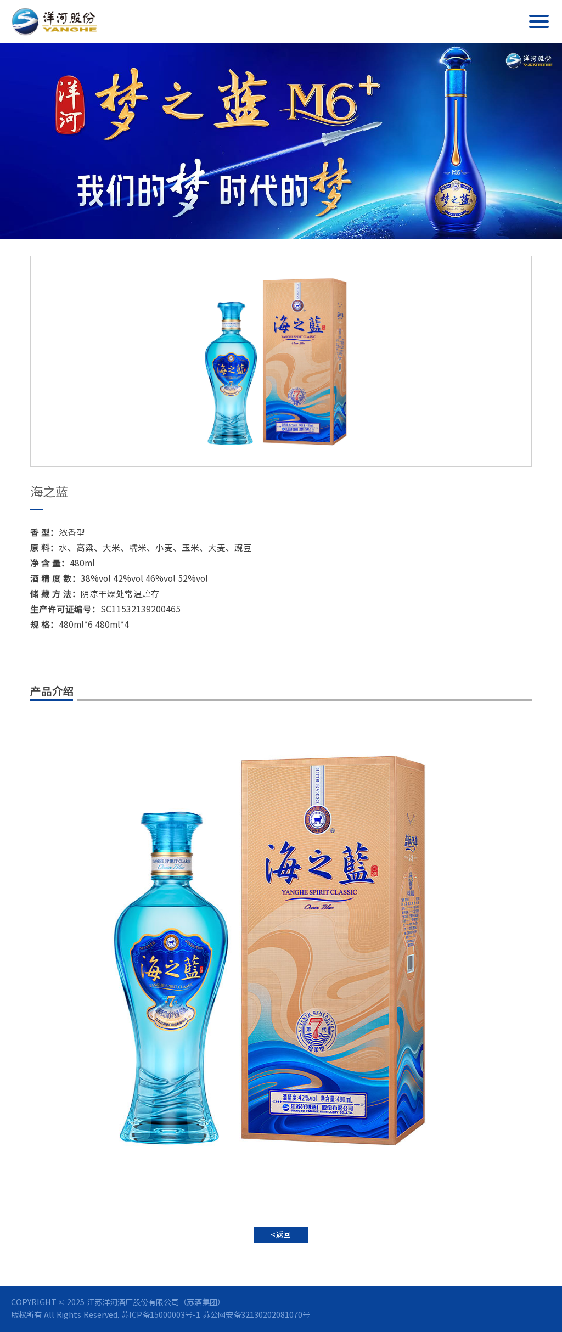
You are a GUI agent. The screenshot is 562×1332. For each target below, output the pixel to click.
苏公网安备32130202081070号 (256, 1315)
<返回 (281, 1234)
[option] (281, 361)
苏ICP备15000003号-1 (160, 1315)
